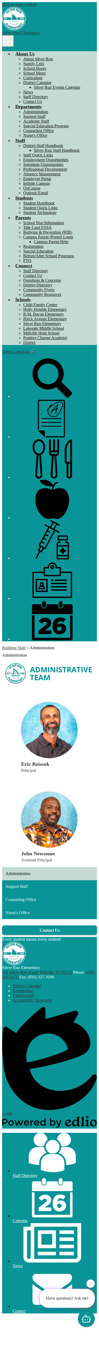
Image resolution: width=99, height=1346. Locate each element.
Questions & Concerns (42, 280)
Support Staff (34, 116)
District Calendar (37, 82)
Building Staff (14, 648)
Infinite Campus (36, 183)
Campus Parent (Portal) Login (48, 237)
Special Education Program (46, 126)
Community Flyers (38, 289)
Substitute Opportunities (43, 164)
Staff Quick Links (38, 155)
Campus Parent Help (51, 241)
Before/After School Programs (48, 256)
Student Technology (40, 212)
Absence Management (41, 174)
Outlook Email (35, 193)
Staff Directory (35, 97)
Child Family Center (40, 304)
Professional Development (45, 169)
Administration (35, 111)
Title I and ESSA (37, 227)
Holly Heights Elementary (45, 309)
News (28, 92)
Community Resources (42, 294)
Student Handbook (39, 203)
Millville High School (41, 333)
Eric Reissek (35, 764)
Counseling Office (38, 130)
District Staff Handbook (43, 145)
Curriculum (32, 78)
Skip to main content (19, 4)
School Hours (34, 68)
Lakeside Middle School (43, 328)
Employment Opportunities (45, 160)
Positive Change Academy (45, 338)
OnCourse (31, 188)
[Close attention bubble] (90, 1284)
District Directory (37, 285)
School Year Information (43, 223)
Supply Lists (33, 63)
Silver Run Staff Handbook (56, 150)
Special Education (38, 251)
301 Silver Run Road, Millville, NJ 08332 (37, 972)
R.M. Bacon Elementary (43, 314)
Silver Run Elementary (42, 323)
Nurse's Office (35, 135)
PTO (27, 260)
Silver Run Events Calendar (57, 87)
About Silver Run (38, 59)
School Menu (34, 73)
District (29, 342)
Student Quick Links (40, 208)
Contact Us (32, 101)
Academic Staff (36, 121)
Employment (23, 995)
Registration (33, 246)
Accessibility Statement (32, 1000)
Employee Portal (37, 178)
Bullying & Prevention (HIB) (47, 232)
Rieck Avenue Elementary (45, 319)
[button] (25, 53)
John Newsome (38, 853)
